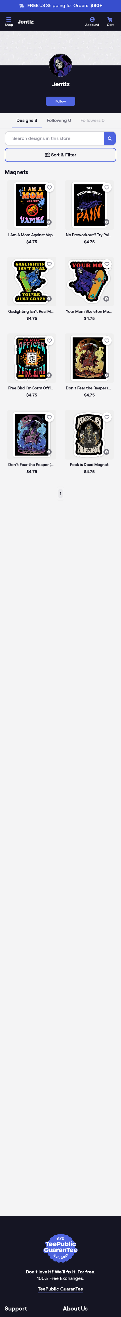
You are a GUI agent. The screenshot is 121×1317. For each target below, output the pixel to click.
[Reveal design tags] (49, 222)
